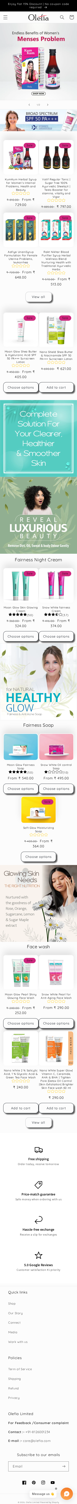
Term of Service (20, 1369)
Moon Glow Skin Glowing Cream (21, 609)
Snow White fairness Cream (56, 609)
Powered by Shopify (49, 1502)
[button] (5, 17)
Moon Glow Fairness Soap (21, 766)
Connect (14, 1322)
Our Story (15, 1313)
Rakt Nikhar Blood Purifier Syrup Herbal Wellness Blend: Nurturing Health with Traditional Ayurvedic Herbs (56, 260)
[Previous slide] (29, 104)
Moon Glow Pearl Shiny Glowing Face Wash (21, 996)
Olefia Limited (32, 1502)
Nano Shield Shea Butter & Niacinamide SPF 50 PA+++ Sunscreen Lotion (56, 355)
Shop (12, 1303)
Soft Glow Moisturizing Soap (38, 829)
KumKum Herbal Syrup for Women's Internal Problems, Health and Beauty (21, 184)
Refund (13, 1388)
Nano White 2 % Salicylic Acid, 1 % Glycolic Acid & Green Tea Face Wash (21, 1074)
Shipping (14, 1379)
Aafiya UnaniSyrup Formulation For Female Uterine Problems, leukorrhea (20, 257)
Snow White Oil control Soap (56, 766)
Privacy (14, 1398)
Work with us (18, 1342)
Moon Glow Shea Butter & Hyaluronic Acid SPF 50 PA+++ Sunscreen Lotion (21, 357)
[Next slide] (47, 104)
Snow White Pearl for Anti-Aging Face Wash (56, 996)
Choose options (21, 387)
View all (38, 297)
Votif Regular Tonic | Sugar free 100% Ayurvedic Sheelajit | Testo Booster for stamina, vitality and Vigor (56, 188)
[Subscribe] (64, 1466)
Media (12, 1332)
